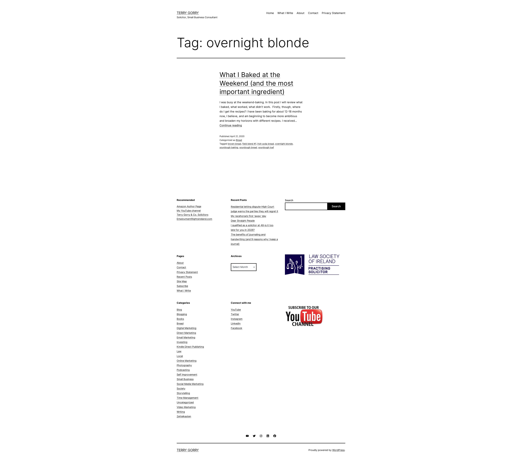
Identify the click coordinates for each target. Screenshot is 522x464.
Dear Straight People (243, 220)
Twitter (235, 314)
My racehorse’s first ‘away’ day (248, 216)
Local (180, 356)
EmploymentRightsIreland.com (194, 218)
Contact (313, 13)
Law (179, 351)
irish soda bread (265, 143)
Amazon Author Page (189, 206)
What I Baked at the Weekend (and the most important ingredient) (256, 83)
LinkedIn (236, 323)
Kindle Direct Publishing (190, 346)
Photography (184, 365)
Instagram (237, 318)
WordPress (338, 450)
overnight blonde (284, 143)
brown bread (234, 143)
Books (180, 318)
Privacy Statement (333, 13)
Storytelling (183, 393)
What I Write (285, 13)
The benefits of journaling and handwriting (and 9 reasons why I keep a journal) (254, 239)
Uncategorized (185, 402)
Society (181, 388)
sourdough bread (248, 147)
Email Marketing (186, 337)
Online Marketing (186, 360)
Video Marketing (186, 407)
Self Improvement (187, 374)
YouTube (236, 309)
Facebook (236, 328)
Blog (179, 309)
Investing (182, 342)
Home (270, 13)
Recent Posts (184, 276)
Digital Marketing (186, 328)
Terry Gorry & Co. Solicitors (192, 214)
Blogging (182, 314)
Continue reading (231, 125)
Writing (181, 411)
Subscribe (182, 286)
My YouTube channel (189, 210)
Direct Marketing (186, 332)
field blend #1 (249, 143)
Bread (239, 140)
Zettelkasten (184, 416)
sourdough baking (229, 147)
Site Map (182, 281)
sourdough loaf (266, 147)
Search (289, 200)
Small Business (185, 379)
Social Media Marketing (190, 384)
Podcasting (183, 370)
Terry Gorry (188, 13)
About (300, 13)
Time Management (187, 397)
